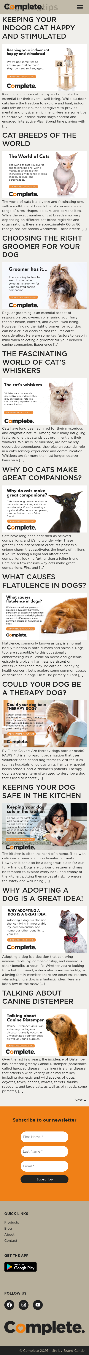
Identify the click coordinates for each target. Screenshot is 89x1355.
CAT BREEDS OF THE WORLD (39, 139)
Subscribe (45, 1179)
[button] (80, 7)
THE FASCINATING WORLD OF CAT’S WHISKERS (34, 362)
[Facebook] (9, 1305)
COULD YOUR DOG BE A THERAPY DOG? (41, 688)
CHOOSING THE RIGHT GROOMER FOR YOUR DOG (42, 246)
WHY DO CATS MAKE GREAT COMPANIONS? (42, 474)
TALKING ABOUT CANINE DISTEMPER (37, 997)
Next (81, 1100)
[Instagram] (24, 1305)
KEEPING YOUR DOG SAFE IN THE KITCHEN (41, 791)
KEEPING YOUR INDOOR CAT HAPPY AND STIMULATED (38, 28)
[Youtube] (38, 1305)
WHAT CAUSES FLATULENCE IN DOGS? (44, 581)
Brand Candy (74, 1350)
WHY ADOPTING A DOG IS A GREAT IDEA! (42, 894)
